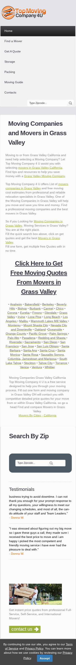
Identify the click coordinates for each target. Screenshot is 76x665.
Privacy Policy (34, 648)
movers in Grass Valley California (40, 167)
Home (8, 30)
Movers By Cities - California (37, 415)
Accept (45, 658)
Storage (9, 61)
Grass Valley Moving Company (44, 176)
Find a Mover (13, 41)
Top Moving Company (24, 13)
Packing (9, 72)
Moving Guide (13, 82)
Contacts (10, 92)
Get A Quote (12, 51)
